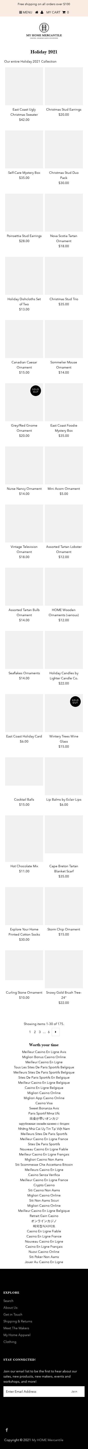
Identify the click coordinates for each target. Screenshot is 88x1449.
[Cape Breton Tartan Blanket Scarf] (64, 834)
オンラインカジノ (44, 1221)
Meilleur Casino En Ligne (44, 1062)
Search (8, 1301)
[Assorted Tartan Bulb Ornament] (24, 587)
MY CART (57, 12)
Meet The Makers (16, 1328)
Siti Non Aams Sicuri (44, 1200)
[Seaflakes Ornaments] (24, 650)
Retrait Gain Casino (44, 1216)
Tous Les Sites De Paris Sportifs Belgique (44, 1067)
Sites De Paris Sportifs (44, 1144)
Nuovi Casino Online (44, 1252)
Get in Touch (12, 1314)
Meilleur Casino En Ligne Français (44, 1154)
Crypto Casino (44, 1185)
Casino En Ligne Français (44, 1246)
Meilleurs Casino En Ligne (44, 1170)
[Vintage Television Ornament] (24, 523)
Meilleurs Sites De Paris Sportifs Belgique (44, 1072)
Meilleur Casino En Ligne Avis (44, 1052)
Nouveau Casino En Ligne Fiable (44, 1149)
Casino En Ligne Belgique (44, 1088)
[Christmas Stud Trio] (64, 276)
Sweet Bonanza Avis (44, 1108)
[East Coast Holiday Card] (24, 713)
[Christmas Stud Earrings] (64, 86)
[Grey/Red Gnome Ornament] (24, 402)
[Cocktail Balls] (24, 771)
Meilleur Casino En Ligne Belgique (44, 1083)
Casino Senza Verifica (44, 1175)
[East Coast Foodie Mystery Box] (64, 402)
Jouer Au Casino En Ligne (44, 1262)
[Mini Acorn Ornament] (64, 465)
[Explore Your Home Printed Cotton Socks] (24, 906)
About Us (10, 1308)
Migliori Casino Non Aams (44, 1159)
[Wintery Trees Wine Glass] (64, 713)
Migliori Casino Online (44, 1093)
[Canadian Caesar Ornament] (24, 339)
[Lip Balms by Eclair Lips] (64, 776)
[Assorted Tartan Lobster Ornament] (64, 523)
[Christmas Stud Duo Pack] (64, 149)
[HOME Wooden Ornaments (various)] (64, 587)
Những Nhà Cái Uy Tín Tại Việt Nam (44, 1129)
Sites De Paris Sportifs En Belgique (44, 1077)
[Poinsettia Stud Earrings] (24, 213)
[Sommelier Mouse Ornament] (64, 339)
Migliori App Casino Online (44, 1098)
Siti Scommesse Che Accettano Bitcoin (44, 1164)
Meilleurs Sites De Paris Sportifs (44, 1134)
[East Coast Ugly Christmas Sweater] (24, 86)
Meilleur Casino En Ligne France (44, 1139)
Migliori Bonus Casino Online (44, 1057)
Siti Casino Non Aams (44, 1190)
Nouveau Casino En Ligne (44, 1241)
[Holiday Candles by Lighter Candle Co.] (64, 650)
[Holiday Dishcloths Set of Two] (24, 276)
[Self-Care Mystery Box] (24, 149)
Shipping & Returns (17, 1321)
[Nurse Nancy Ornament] (24, 465)
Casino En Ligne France (44, 1236)
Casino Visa (44, 1103)
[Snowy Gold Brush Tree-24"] (64, 969)
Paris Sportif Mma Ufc (44, 1113)
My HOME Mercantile (47, 1440)
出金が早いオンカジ (44, 1118)
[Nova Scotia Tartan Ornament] (64, 213)
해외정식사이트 (44, 1226)
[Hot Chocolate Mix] (24, 838)
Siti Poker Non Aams (44, 1257)
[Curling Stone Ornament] (24, 965)
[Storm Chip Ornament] (64, 906)
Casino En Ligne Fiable (44, 1231)
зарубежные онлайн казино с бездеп (44, 1123)
